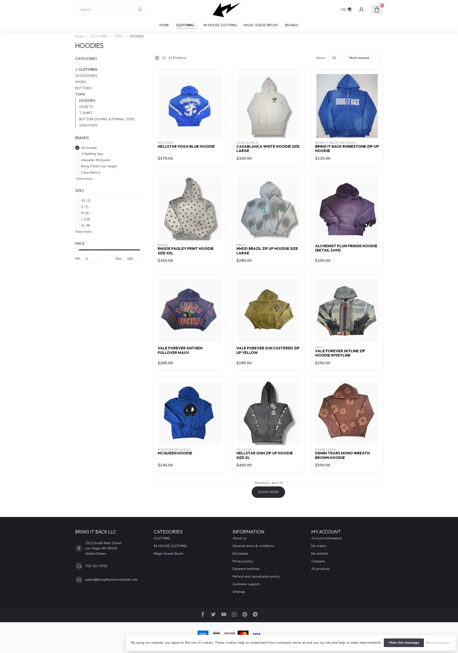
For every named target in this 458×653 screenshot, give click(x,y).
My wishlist (319, 553)
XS (85, 200)
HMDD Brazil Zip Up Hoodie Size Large (267, 251)
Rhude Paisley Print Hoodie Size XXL (186, 251)
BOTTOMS (83, 88)
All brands (89, 148)
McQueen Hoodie (175, 453)
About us (239, 538)
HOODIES (137, 36)
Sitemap (239, 592)
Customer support (246, 584)
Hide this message (404, 642)
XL (85, 225)
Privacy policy (243, 561)
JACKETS (86, 107)
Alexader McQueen (95, 160)
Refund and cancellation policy (256, 576)
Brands (291, 25)
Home (164, 25)
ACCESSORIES (86, 76)
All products (320, 569)
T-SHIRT (86, 113)
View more (84, 178)
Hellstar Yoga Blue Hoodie (186, 146)
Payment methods (246, 569)
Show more (268, 492)
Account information (326, 538)
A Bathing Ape (92, 154)
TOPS (118, 36)
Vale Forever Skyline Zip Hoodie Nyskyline (340, 353)
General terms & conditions (253, 546)
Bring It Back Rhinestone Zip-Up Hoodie (347, 148)
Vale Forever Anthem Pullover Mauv (180, 350)
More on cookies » (438, 643)
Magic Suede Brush (261, 25)
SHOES (80, 82)
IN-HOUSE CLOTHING (220, 25)
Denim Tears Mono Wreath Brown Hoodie (342, 455)
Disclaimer (240, 553)
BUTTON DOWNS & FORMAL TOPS (107, 119)
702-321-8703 (96, 566)
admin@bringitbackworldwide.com (111, 579)
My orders (318, 546)
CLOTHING (185, 25)
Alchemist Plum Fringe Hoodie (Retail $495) (346, 248)
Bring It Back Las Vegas (99, 166)
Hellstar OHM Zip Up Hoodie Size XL (264, 455)
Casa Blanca (90, 172)
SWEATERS (88, 125)
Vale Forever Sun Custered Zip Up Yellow (268, 350)
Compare (318, 561)
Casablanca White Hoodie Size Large (268, 148)
